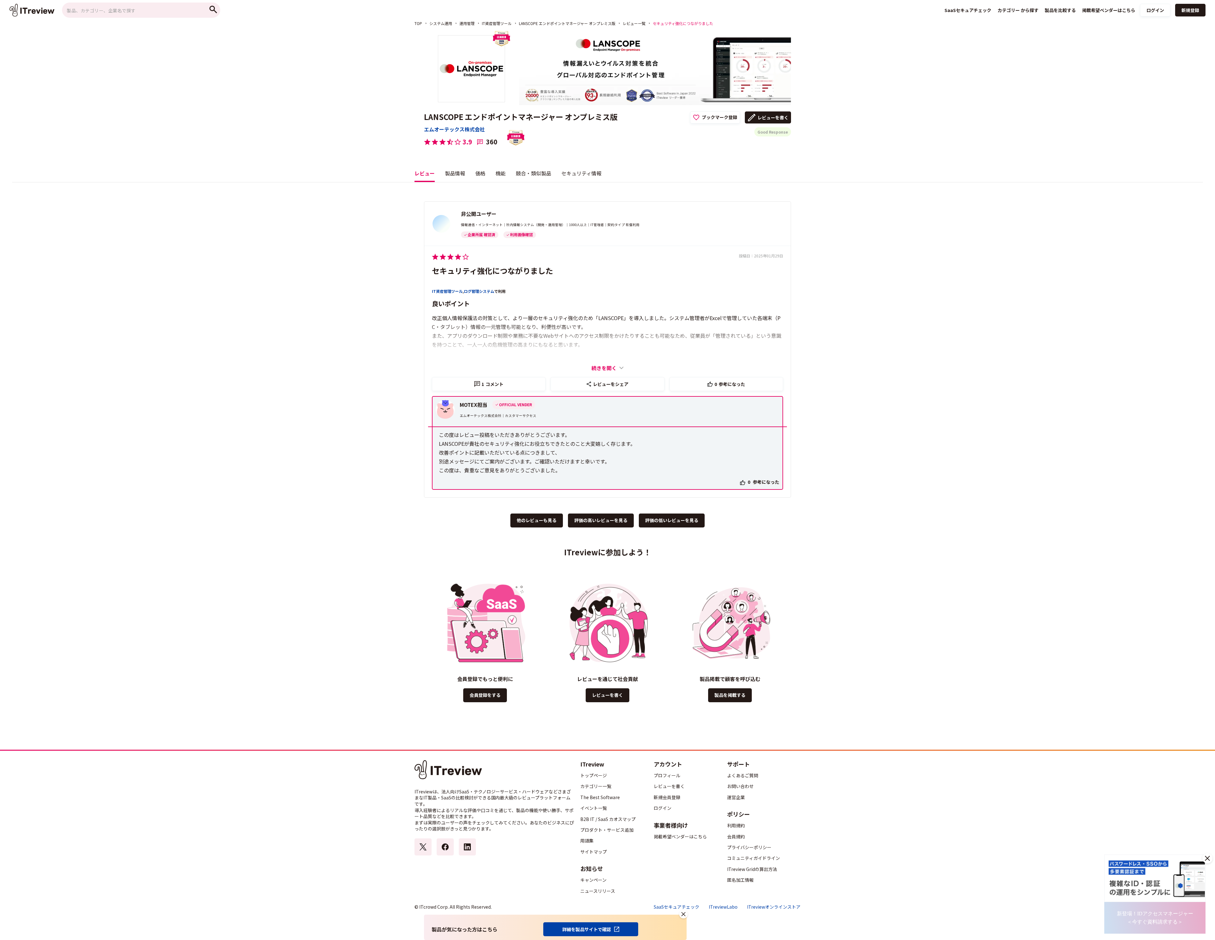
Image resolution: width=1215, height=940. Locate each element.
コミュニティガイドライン (753, 858)
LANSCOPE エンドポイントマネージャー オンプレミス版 (567, 23)
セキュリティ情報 (581, 173)
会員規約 (736, 836)
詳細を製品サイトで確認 (586, 929)
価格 (480, 173)
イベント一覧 (593, 808)
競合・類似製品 (533, 173)
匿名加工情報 (740, 880)
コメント (492, 384)
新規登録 (1190, 10)
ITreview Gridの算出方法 (752, 869)
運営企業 (736, 797)
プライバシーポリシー (749, 847)
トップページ (593, 775)
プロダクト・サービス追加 (606, 830)
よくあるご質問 (742, 775)
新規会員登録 (667, 797)
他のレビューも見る (537, 520)
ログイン (1155, 10)
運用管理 (467, 23)
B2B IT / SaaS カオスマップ (608, 819)
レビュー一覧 (634, 23)
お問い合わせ (740, 786)
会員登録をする (485, 695)
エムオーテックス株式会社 (454, 129)
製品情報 (455, 173)
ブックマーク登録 (719, 117)
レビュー (424, 173)
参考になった (729, 384)
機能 (500, 173)
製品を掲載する (729, 695)
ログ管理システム (479, 291)
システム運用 (440, 23)
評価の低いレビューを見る (671, 520)
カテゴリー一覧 (595, 786)
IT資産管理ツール (497, 23)
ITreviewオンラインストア (774, 907)
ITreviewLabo (723, 907)
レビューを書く (772, 117)
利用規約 (736, 825)
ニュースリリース (597, 891)
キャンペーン (593, 880)
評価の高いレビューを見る (600, 520)
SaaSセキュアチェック (676, 907)
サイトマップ (593, 852)
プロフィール (667, 775)
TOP (418, 23)
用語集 (587, 840)
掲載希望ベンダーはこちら (680, 836)
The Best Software (600, 797)
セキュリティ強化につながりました (492, 270)
